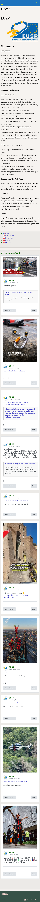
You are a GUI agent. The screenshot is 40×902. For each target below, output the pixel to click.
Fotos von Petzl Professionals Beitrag (14, 371)
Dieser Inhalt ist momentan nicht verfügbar (15, 501)
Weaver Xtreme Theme (32, 900)
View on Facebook (9, 310)
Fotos (5, 672)
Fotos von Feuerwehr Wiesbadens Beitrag (15, 781)
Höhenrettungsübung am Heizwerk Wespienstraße (20, 464)
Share (33, 310)
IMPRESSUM (4, 894)
